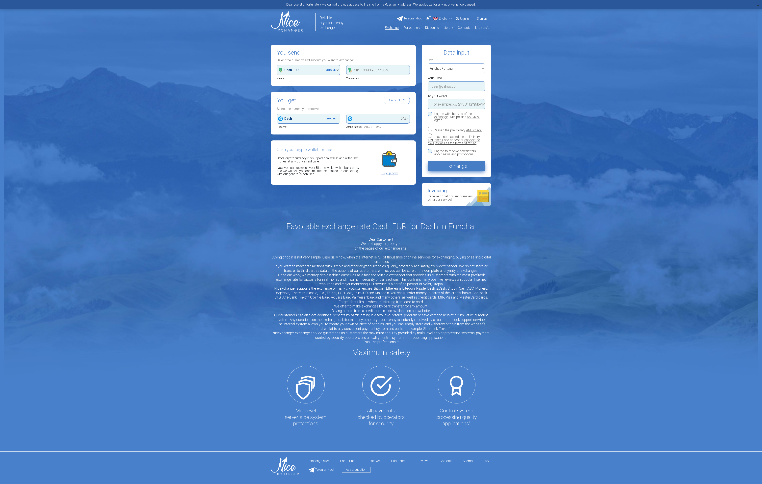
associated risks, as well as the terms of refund (454, 141)
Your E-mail (435, 78)
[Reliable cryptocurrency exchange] (287, 21)
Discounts (432, 28)
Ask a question (356, 470)
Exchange (392, 28)
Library (448, 28)
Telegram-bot (324, 470)
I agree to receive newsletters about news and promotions (455, 153)
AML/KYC (473, 117)
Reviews (423, 461)
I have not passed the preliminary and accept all (454, 140)
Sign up (482, 18)
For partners (411, 28)
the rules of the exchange (453, 115)
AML (488, 461)
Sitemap (468, 461)
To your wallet (437, 96)
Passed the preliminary (457, 130)
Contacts (464, 28)
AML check (474, 130)
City (430, 60)
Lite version (483, 28)
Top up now (389, 173)
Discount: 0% (397, 100)
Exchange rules (319, 461)
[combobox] (456, 68)
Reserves (374, 461)
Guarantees (399, 461)
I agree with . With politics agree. (457, 117)
